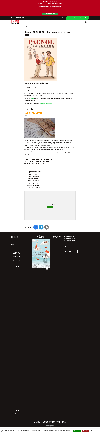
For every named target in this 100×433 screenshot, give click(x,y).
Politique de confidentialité (49, 421)
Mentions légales (60, 421)
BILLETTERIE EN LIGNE (50, 14)
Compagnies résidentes (35, 22)
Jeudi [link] (14, 256)
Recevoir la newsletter (70, 251)
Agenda (25, 22)
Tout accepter (77, 430)
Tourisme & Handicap (51, 17)
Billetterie (74, 22)
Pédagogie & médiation (63, 22)
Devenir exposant (70, 238)
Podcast (32, 98)
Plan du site (38, 421)
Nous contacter (69, 246)
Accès (81, 22)
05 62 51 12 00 (16, 410)
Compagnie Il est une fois (46, 103)
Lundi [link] (14, 252)
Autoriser (50, 206)
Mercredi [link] (15, 255)
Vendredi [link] (15, 258)
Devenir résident (70, 236)
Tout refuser (85, 430)
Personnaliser (94, 430)
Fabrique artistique (49, 22)
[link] (14, 252)
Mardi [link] (14, 253)
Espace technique (70, 240)
